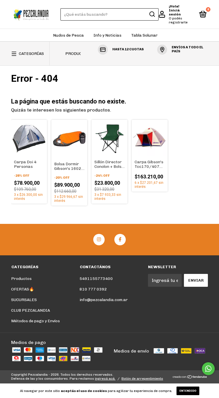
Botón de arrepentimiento (142, 379)
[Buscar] (152, 14)
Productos (77, 53)
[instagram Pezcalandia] (99, 239)
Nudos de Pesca (68, 35)
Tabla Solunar (144, 35)
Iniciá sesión (175, 12)
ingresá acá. (105, 379)
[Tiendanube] (190, 377)
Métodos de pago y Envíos (35, 321)
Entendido (187, 391)
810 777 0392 (93, 289)
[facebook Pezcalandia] (120, 239)
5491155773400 (96, 278)
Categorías (31, 53)
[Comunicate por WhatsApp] (208, 368)
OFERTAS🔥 (22, 289)
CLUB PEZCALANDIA (30, 310)
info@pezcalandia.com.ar (104, 299)
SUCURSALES (24, 299)
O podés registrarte (178, 20)
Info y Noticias (107, 35)
